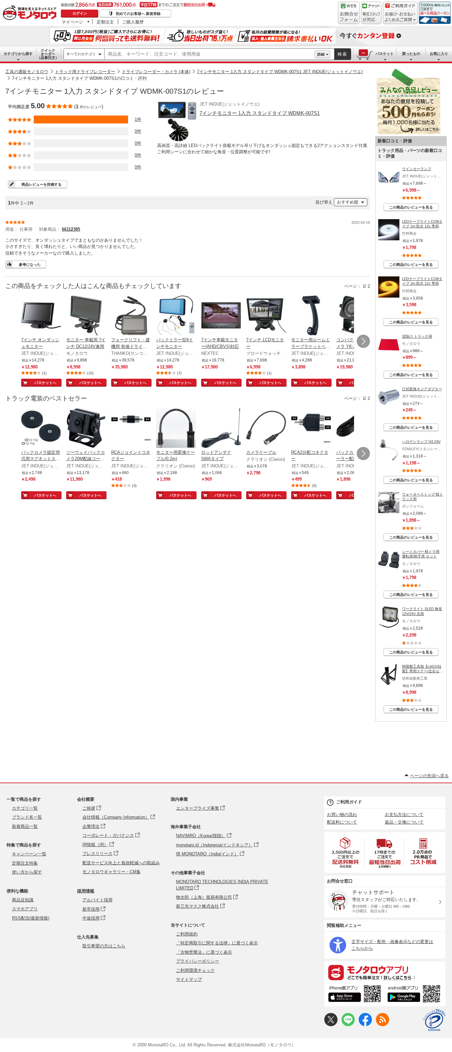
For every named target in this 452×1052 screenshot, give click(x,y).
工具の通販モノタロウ (26, 71)
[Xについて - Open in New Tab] (331, 1024)
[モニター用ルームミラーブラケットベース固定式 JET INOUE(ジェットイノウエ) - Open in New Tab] (311, 316)
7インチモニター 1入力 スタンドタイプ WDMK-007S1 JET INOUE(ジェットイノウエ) (280, 71)
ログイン (79, 13)
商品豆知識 (22, 899)
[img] (31, 13)
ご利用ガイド (349, 801)
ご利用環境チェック (195, 970)
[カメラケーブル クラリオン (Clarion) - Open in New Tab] (266, 428)
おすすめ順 (347, 202)
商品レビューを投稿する (42, 184)
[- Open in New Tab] (346, 852)
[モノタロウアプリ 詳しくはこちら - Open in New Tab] (384, 972)
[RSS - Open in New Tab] (382, 1024)
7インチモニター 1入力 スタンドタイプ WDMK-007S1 (260, 113)
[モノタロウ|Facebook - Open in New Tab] (365, 1024)
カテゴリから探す (18, 54)
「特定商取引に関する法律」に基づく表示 (217, 942)
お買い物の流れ (342, 814)
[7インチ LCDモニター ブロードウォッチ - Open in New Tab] (266, 316)
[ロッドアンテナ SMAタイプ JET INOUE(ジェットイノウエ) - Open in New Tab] (221, 428)
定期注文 (105, 22)
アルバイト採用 (97, 899)
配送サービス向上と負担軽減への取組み (121, 862)
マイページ (72, 22)
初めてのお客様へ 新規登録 (138, 14)
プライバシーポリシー (197, 961)
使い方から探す (27, 872)
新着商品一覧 (25, 826)
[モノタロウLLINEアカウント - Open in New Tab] (348, 1024)
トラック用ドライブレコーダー (85, 71)
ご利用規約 (187, 934)
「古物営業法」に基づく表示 (204, 952)
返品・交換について (404, 822)
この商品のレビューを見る (411, 207)
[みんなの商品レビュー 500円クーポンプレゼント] (408, 133)
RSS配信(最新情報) (30, 918)
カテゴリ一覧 (25, 808)
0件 (138, 131)
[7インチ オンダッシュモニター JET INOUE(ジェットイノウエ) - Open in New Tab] (41, 316)
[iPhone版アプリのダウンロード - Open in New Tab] (354, 994)
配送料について (342, 822)
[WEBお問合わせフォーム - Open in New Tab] (349, 13)
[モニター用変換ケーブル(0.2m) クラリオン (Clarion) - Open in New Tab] (176, 428)
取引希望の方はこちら (103, 945)
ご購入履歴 (133, 22)
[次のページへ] (363, 341)
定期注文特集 (25, 863)
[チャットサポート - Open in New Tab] (371, 13)
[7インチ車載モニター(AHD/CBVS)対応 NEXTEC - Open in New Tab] (221, 316)
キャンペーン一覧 (29, 853)
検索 (342, 54)
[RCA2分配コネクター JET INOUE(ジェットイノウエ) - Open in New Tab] (311, 428)
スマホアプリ (25, 908)
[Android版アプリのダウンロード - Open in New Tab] (415, 994)
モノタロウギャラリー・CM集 (111, 871)
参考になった (30, 264)
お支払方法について (404, 814)
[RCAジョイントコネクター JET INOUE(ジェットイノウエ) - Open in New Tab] (131, 428)
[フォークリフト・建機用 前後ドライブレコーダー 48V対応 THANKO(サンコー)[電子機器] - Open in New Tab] (131, 316)
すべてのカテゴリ (81, 54)
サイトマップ (189, 979)
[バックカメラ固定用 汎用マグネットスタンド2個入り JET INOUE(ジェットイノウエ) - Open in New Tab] (41, 428)
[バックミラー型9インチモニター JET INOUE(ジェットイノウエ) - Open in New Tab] (176, 316)
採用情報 (85, 890)
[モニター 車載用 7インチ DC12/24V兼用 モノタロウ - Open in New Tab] (86, 316)
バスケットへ (45, 383)
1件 (138, 119)
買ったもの (411, 54)
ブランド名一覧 (27, 817)
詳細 (321, 54)
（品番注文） (48, 54)
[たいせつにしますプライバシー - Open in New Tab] (434, 1020)
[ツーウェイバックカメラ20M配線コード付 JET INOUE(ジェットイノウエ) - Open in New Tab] (86, 428)
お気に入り (439, 54)
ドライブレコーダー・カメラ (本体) (156, 71)
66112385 (71, 229)
